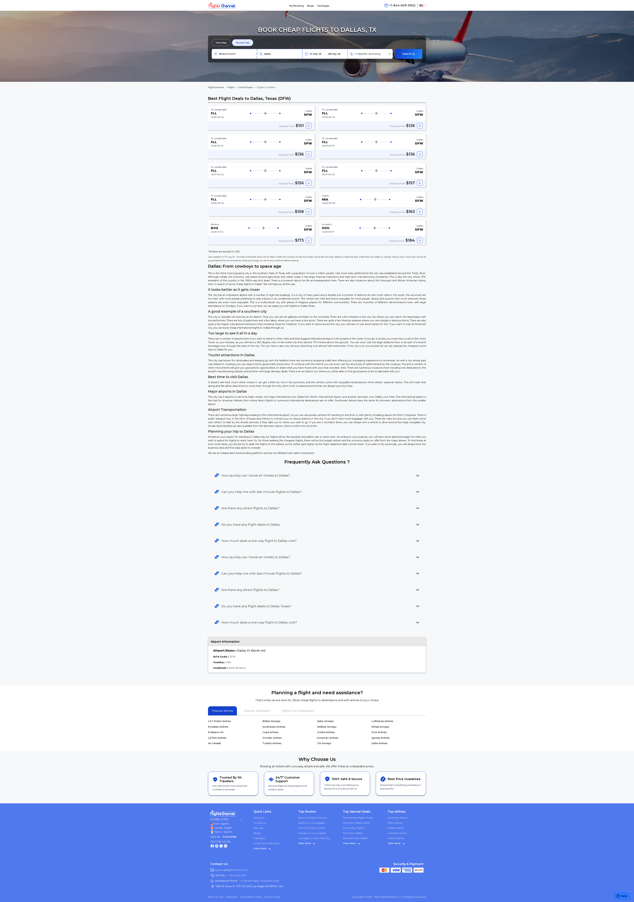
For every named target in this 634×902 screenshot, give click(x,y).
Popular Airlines (222, 710)
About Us (259, 817)
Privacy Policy (272, 896)
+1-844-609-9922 (236, 875)
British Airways (271, 721)
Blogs (310, 6)
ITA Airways (324, 743)
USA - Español (221, 823)
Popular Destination (257, 710)
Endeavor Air (216, 732)
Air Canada (214, 743)
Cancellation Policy (251, 896)
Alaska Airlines (396, 827)
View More (260, 848)
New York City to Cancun (312, 817)
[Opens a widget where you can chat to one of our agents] (622, 896)
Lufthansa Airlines (382, 721)
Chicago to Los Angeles (312, 833)
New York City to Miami (311, 827)
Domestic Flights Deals (356, 822)
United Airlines (326, 732)
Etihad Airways (380, 726)
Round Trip (242, 42)
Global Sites (219, 819)
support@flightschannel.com (231, 869)
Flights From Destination (298, 710)
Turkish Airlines (272, 743)
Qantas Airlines (380, 737)
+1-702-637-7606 (249, 880)
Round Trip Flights (353, 827)
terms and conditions (274, 260)
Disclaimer (232, 896)
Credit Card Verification (267, 843)
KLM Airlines (379, 732)
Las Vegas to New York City (314, 838)
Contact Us (260, 822)
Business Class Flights (355, 838)
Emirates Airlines (218, 726)
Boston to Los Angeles (311, 822)
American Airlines (327, 737)
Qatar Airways (325, 721)
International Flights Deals (358, 817)
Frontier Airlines (272, 737)
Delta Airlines (379, 743)
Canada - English (223, 828)
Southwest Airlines (274, 726)
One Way (221, 42)
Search (407, 53)
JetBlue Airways (326, 726)
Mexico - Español (223, 832)
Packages (323, 6)
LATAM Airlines (217, 737)
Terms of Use (215, 896)
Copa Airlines (271, 732)
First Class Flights (352, 833)
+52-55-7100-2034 (269, 880)
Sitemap (258, 827)
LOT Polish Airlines (219, 721)
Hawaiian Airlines (397, 833)
